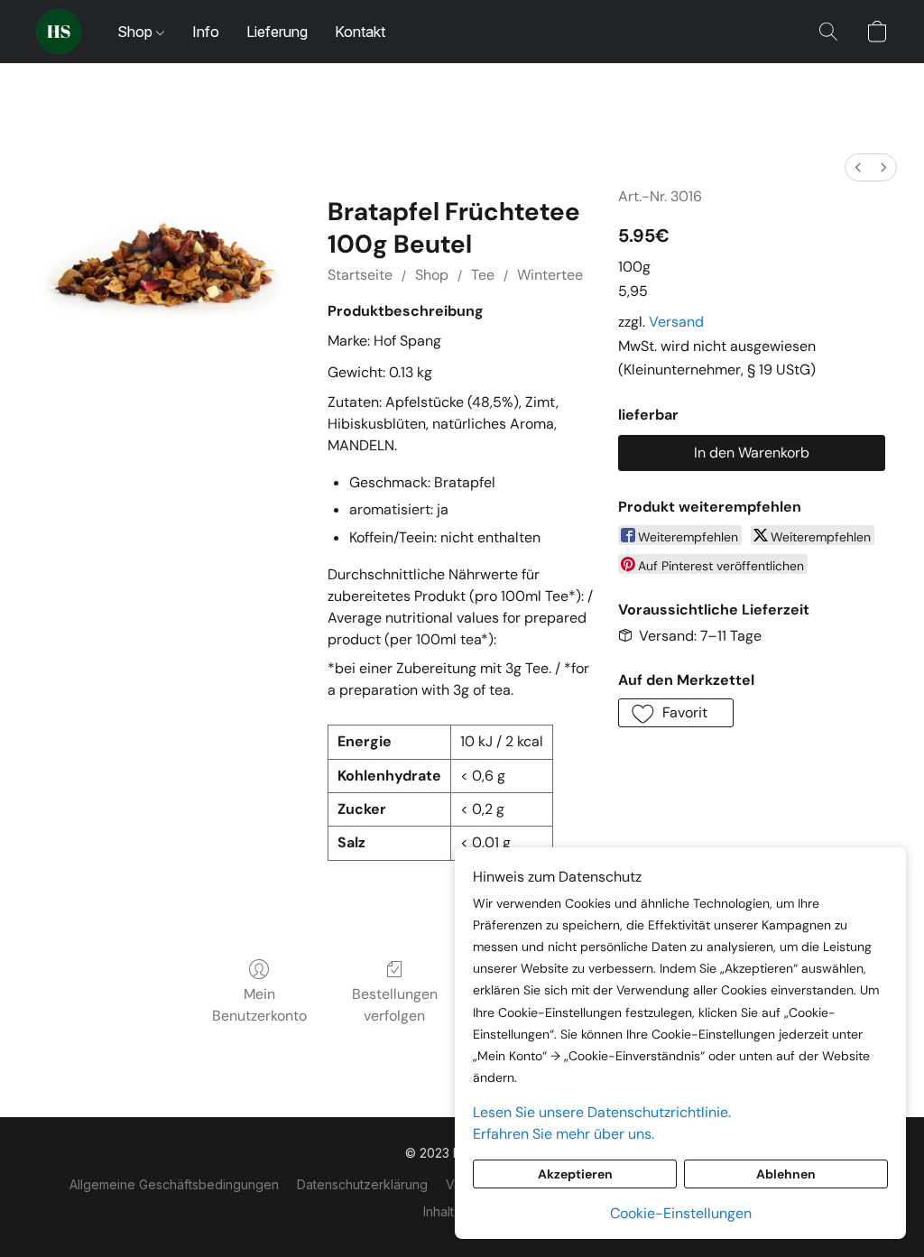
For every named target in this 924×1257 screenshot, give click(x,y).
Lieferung (277, 32)
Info (205, 32)
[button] (58, 31)
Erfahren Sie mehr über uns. (563, 1133)
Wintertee (550, 274)
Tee (482, 274)
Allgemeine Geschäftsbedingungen (174, 1184)
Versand (676, 321)
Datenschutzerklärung (362, 1184)
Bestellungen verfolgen (395, 1004)
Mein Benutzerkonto (259, 1004)
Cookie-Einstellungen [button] (681, 1213)
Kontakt (360, 32)
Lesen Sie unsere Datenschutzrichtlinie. (602, 1112)
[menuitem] (858, 167)
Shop (136, 32)
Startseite (360, 274)
